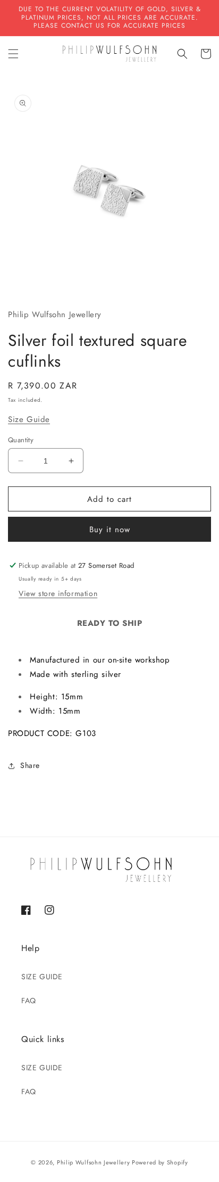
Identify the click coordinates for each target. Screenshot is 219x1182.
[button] (13, 53)
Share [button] (30, 765)
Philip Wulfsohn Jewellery (93, 1162)
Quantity (20, 440)
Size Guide (29, 419)
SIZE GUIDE (42, 976)
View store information (58, 593)
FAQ (28, 1000)
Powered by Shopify (160, 1162)
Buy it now (109, 529)
